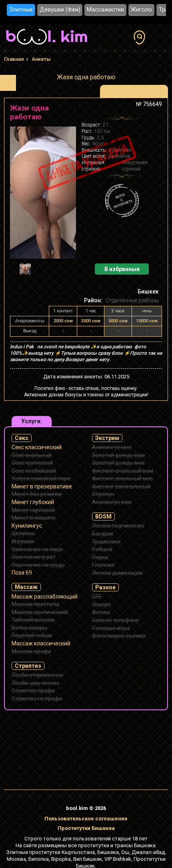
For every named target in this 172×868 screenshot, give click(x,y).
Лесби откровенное (38, 675)
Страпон (103, 494)
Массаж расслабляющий (45, 596)
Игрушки (23, 541)
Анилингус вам (112, 502)
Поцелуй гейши (32, 635)
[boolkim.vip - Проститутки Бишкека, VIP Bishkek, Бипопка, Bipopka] (46, 45)
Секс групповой (32, 463)
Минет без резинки (37, 494)
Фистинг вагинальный (121, 486)
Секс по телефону (115, 620)
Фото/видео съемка (119, 636)
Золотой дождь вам (118, 455)
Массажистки (105, 9)
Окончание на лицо (37, 549)
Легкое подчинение (118, 525)
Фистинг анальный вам (122, 471)
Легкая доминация (117, 573)
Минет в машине (34, 517)
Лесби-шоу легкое (36, 683)
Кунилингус (27, 525)
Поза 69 (22, 572)
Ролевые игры (111, 628)
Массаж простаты (35, 604)
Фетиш (101, 612)
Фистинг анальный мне (122, 478)
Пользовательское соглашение (86, 819)
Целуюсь (23, 533)
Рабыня (102, 549)
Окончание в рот (34, 557)
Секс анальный (32, 455)
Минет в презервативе (42, 486)
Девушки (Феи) (60, 9)
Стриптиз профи (33, 690)
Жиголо (141, 9)
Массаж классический (41, 643)
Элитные (21, 9)
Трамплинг (106, 541)
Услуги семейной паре (41, 478)
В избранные (122, 269)
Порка (100, 557)
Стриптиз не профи (37, 698)
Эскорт (101, 604)
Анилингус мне (112, 447)
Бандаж (102, 533)
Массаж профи (31, 651)
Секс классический (37, 447)
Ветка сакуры (29, 628)
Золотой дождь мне (118, 463)
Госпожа (103, 565)
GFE (97, 596)
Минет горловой (33, 510)
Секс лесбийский (34, 471)
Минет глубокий (33, 502)
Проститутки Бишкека (86, 828)
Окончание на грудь (38, 565)
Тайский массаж (33, 620)
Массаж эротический (40, 612)
